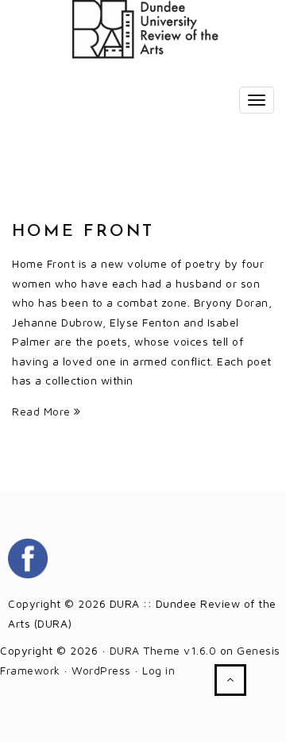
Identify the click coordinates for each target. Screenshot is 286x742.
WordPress (101, 670)
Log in (158, 670)
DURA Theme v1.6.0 (163, 650)
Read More (43, 411)
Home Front (83, 231)
